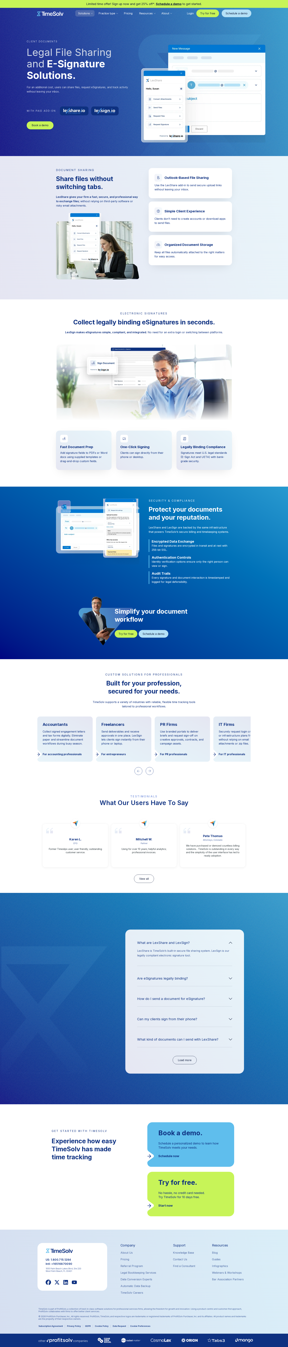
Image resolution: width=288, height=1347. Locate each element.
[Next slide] (150, 771)
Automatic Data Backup (135, 1286)
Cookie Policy (101, 1326)
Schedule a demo (169, 4)
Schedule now (168, 1156)
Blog (215, 1252)
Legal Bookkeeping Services (138, 1272)
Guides (216, 1259)
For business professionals (236, 754)
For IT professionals (173, 754)
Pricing (128, 13)
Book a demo (40, 125)
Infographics (220, 1266)
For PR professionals (114, 754)
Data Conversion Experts (136, 1279)
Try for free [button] (207, 13)
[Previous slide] (138, 771)
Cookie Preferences (140, 1326)
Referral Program (131, 1266)
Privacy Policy (74, 1326)
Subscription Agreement (50, 1326)
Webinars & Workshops (227, 1272)
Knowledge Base (183, 1252)
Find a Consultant (184, 1266)
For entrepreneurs (55, 754)
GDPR (88, 1326)
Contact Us (180, 1259)
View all (144, 878)
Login (190, 13)
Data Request (119, 1326)
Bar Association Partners (228, 1279)
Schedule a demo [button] (237, 13)
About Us (126, 1252)
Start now (165, 1205)
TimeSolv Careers (131, 1292)
